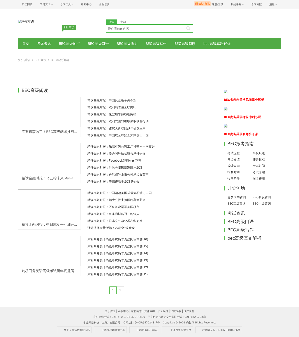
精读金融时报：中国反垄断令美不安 (111, 100)
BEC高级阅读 (184, 43)
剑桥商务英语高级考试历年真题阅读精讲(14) (117, 253)
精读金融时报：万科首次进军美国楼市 (113, 207)
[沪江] (26, 21)
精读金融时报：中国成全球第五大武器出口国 (118, 135)
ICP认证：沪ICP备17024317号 (141, 322)
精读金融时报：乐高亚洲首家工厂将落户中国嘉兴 (121, 146)
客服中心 (123, 311)
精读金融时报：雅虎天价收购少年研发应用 (116, 128)
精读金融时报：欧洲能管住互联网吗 (111, 107)
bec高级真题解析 (216, 43)
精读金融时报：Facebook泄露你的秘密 (114, 160)
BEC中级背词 (262, 203)
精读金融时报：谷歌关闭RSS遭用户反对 (114, 167)
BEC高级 (41, 60)
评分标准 (259, 159)
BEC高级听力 (127, 43)
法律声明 (149, 311)
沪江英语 (24, 60)
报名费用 (259, 178)
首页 (25, 43)
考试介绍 (259, 172)
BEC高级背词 (236, 203)
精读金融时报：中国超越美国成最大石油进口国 (119, 193)
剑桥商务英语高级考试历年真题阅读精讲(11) (117, 274)
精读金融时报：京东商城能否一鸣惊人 (113, 214)
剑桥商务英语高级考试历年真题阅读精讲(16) (117, 239)
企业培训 (104, 4)
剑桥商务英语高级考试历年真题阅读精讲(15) (117, 246)
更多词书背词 (236, 197)
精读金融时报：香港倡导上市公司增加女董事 (118, 174)
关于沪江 (110, 311)
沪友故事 (176, 311)
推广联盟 (189, 311)
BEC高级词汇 (69, 43)
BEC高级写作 (156, 43)
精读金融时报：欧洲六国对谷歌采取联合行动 (118, 121)
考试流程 (233, 153)
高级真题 (259, 153)
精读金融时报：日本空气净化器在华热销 (114, 221)
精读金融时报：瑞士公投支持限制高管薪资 (116, 200)
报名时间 (233, 172)
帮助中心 (86, 4)
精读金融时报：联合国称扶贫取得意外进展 (116, 153)
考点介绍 (233, 159)
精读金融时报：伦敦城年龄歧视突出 (111, 114)
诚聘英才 (136, 311)
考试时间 (259, 166)
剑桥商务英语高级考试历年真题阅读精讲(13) (117, 260)
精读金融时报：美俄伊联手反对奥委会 (113, 181)
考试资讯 (44, 43)
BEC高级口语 (98, 43)
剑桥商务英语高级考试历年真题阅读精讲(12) (117, 267)
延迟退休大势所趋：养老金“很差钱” (111, 228)
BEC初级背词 (262, 197)
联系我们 (162, 311)
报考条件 (233, 178)
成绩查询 (233, 166)
